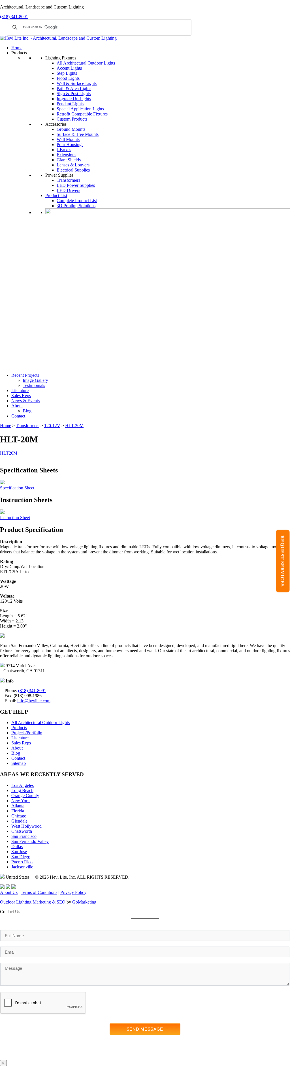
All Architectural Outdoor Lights (86, 63)
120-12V (52, 425)
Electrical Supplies (73, 170)
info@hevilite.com (33, 700)
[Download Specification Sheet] (2, 482)
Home (16, 47)
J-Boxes (64, 149)
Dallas (17, 846)
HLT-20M (74, 425)
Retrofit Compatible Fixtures (82, 114)
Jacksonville (22, 866)
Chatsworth (21, 831)
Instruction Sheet (15, 517)
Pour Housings (70, 144)
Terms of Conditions (39, 892)
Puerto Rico (22, 861)
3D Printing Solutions (76, 205)
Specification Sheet (17, 487)
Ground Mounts (71, 129)
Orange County (25, 795)
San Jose (19, 851)
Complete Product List (77, 200)
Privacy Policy (73, 892)
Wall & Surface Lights (77, 83)
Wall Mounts (68, 139)
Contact (18, 416)
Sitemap (18, 763)
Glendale (19, 821)
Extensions (66, 154)
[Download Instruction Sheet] (2, 512)
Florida (17, 810)
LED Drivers (68, 190)
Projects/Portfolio (26, 732)
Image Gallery (35, 380)
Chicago (18, 816)
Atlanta (17, 805)
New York (20, 800)
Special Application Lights (80, 108)
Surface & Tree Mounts (78, 134)
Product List (56, 195)
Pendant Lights (70, 103)
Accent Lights (69, 68)
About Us (9, 892)
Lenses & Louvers (73, 164)
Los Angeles (22, 785)
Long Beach (22, 790)
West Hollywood (26, 826)
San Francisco (24, 836)
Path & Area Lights (74, 88)
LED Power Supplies (76, 185)
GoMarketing (84, 902)
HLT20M (8, 453)
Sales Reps (21, 395)
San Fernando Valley (30, 841)
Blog (27, 410)
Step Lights (67, 73)
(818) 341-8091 (14, 16)
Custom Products (72, 119)
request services (282, 561)
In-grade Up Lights (74, 98)
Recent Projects (25, 375)
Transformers (68, 180)
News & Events (25, 400)
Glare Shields (69, 159)
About (17, 405)
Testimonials (34, 385)
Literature (20, 390)
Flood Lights (68, 78)
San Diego (20, 856)
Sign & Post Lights (74, 93)
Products (19, 727)
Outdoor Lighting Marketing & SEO (32, 902)
